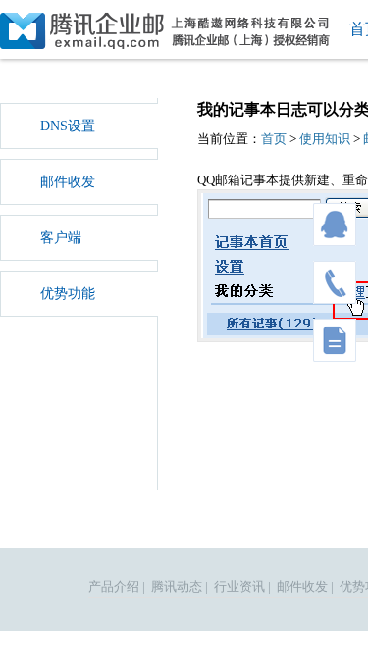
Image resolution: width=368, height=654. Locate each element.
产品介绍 (113, 586)
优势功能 (67, 293)
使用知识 (324, 138)
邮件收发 (67, 182)
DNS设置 (67, 126)
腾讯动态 (176, 586)
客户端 (60, 237)
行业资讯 (239, 586)
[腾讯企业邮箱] (167, 31)
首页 (274, 138)
